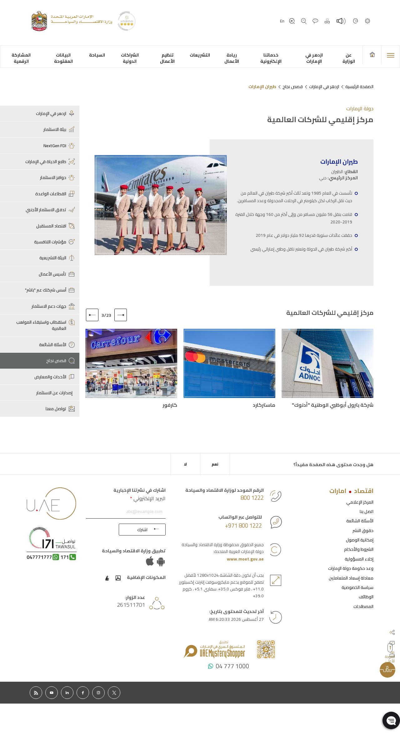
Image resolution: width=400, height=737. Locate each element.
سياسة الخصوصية (357, 587)
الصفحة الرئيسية (359, 86)
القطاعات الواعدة (50, 194)
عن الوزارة (348, 58)
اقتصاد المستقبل (51, 226)
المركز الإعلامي (359, 502)
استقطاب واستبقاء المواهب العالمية (41, 325)
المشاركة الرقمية (21, 58)
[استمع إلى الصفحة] (341, 21)
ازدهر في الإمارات (314, 58)
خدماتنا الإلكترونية (271, 58)
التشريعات (200, 55)
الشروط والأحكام (358, 549)
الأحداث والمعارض (50, 377)
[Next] (92, 315)
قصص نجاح (292, 86)
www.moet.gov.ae (245, 559)
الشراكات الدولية (130, 58)
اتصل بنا (366, 511)
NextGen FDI (54, 146)
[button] (391, 720)
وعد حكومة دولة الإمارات (350, 568)
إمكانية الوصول (359, 540)
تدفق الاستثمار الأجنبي (46, 210)
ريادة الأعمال (231, 58)
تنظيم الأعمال (167, 58)
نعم (215, 464)
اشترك (142, 529)
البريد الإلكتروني (148, 498)
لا (185, 464)
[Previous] (120, 315)
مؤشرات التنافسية (50, 242)
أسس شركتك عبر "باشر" (45, 290)
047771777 (39, 557)
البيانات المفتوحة (63, 58)
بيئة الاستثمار (54, 129)
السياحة (97, 55)
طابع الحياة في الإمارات (45, 161)
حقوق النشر (362, 530)
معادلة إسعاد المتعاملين (351, 578)
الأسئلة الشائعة (52, 345)
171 (64, 557)
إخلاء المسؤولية (359, 559)
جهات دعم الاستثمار (49, 306)
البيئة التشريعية (52, 258)
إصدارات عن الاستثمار (54, 393)
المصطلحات (363, 606)
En (282, 21)
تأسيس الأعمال (52, 274)
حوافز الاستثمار (53, 177)
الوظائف (366, 597)
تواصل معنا (56, 409)
